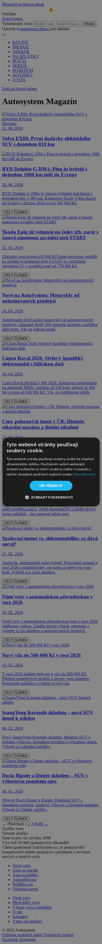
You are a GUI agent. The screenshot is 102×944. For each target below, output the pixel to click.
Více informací (84, 474)
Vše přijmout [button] (51, 485)
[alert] (51, 472)
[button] (51, 497)
